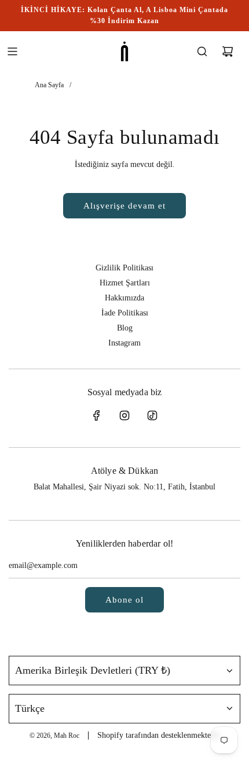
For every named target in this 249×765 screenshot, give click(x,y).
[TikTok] (152, 415)
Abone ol (124, 599)
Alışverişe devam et (124, 205)
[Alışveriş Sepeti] (227, 51)
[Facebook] (96, 415)
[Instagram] (124, 415)
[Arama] (202, 51)
